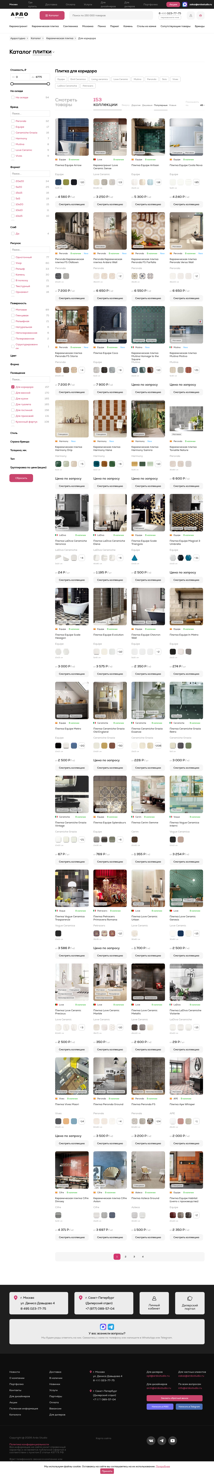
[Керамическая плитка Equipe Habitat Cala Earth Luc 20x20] (180, 1215)
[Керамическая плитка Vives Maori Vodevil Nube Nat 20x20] (74, 1121)
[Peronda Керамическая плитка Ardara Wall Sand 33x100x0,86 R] (104, 276)
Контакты (15, 1390)
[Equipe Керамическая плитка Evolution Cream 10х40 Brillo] (104, 652)
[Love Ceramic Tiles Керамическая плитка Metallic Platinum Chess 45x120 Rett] (150, 1027)
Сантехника (70, 26)
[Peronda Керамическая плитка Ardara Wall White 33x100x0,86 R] (96, 276)
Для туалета (23, 404)
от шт (62, 572)
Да (17, 233)
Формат (15, 167)
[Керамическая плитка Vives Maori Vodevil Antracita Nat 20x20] (58, 1121)
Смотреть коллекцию (72, 204)
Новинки (54, 1384)
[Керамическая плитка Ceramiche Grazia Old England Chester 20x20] (112, 745)
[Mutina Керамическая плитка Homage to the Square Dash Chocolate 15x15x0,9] (150, 370)
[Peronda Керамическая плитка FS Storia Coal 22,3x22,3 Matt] (66, 370)
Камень (128, 26)
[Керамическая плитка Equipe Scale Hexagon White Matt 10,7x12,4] (66, 652)
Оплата (70, 4)
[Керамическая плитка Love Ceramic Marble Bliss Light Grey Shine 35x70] (112, 1027)
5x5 (18, 198)
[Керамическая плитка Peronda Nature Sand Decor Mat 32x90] (180, 464)
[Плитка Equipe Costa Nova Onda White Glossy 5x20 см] (180, 182)
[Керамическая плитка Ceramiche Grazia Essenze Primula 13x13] (142, 745)
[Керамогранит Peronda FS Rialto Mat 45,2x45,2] (142, 1121)
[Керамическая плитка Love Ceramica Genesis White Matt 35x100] (173, 933)
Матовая (21, 309)
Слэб (13, 227)
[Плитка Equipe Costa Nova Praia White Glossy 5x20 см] (188, 182)
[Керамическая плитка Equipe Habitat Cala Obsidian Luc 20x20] (188, 1215)
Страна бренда (19, 441)
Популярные (160, 105)
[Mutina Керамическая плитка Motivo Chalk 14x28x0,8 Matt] (180, 370)
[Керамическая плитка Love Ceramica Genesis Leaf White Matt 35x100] (188, 933)
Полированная (25, 338)
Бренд (14, 107)
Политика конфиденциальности (29, 1444)
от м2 (65, 196)
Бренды (200, 26)
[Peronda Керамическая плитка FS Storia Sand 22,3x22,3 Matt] (74, 370)
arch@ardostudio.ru (159, 1388)
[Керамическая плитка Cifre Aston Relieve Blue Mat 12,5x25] (112, 1215)
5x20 (19, 187)
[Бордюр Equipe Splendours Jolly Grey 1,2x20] (96, 839)
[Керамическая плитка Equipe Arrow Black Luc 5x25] (74, 182)
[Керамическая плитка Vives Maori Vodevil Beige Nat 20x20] (66, 1121)
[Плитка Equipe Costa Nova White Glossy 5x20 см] (173, 182)
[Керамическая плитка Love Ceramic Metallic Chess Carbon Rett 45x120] (134, 1027)
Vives (19, 155)
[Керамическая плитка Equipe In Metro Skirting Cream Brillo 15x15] (180, 652)
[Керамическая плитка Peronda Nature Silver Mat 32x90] (188, 464)
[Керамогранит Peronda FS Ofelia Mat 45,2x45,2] (134, 1121)
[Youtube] (172, 1451)
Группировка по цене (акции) (28, 467)
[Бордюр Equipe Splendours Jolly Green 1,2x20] (112, 839)
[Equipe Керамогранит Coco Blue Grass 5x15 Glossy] (112, 370)
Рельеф (20, 268)
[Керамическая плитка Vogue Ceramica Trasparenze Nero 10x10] (58, 933)
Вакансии (55, 1408)
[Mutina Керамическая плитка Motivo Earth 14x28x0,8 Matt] (188, 370)
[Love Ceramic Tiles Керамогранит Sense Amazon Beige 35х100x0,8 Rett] (96, 182)
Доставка (51, 4)
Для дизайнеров (108, 4)
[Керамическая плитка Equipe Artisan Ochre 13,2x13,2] (142, 182)
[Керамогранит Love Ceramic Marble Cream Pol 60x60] (96, 1027)
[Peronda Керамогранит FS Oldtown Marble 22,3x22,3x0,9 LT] (58, 276)
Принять (107, 1471)
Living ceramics (99, 79)
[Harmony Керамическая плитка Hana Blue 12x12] (96, 464)
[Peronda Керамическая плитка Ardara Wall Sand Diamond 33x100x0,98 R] (112, 276)
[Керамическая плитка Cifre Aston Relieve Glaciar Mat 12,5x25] (96, 1215)
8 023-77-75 (170, 13)
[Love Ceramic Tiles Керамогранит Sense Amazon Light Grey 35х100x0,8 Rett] (112, 182)
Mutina (20, 144)
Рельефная (22, 321)
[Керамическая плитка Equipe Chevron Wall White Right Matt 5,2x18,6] (150, 652)
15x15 (19, 192)
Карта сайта (103, 1438)
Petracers (88, 85)
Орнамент (22, 292)
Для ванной (23, 392)
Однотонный (24, 257)
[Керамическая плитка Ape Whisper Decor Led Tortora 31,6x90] (188, 1121)
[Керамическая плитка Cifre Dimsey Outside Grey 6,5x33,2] (58, 1215)
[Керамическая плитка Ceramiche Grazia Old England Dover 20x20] (96, 745)
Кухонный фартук (26, 421)
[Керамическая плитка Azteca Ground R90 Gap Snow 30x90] (142, 1215)
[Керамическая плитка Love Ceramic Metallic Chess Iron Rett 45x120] (142, 1027)
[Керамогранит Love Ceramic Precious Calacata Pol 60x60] (58, 1027)
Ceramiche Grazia (26, 132)
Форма (14, 364)
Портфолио (151, 4)
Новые (172, 105)
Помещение (17, 373)
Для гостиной (24, 410)
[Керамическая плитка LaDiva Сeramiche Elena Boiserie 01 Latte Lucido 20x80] (96, 558)
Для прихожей (25, 416)
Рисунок (15, 243)
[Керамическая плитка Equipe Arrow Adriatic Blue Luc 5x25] (58, 182)
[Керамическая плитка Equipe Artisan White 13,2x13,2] (134, 182)
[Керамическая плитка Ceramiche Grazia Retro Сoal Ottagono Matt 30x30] (180, 745)
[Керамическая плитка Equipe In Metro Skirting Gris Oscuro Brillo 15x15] (188, 652)
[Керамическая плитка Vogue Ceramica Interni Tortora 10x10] (180, 839)
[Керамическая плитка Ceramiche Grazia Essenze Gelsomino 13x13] (150, 745)
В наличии (55, 1378)
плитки (42, 51)
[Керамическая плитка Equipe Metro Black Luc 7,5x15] (58, 745)
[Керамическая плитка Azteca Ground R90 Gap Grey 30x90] (134, 1215)
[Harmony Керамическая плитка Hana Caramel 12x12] (104, 464)
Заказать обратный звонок (174, 1398)
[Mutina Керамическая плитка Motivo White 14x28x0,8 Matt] (173, 370)
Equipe (20, 126)
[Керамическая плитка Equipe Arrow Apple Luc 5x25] (66, 182)
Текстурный (23, 286)
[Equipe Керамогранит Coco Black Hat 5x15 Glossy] (104, 370)
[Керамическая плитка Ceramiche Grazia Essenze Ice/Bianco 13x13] (134, 745)
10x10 (19, 210)
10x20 (19, 204)
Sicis (164, 79)
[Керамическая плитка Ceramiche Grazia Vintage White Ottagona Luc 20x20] (58, 839)
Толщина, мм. (18, 450)
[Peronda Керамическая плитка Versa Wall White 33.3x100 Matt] (173, 276)
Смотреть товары (66, 103)
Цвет (13, 355)
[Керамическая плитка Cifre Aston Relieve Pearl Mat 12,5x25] (104, 1215)
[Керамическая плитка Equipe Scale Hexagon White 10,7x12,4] (58, 652)
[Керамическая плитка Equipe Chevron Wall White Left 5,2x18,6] (134, 652)
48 (201, 105)
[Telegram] (161, 1451)
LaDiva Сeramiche (67, 85)
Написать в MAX (160, 1406)
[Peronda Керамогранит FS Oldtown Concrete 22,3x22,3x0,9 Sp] (66, 276)
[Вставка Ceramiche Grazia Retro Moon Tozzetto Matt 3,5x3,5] (173, 745)
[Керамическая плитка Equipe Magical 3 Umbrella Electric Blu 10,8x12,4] (188, 558)
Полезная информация (23, 1408)
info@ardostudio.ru (190, 1388)
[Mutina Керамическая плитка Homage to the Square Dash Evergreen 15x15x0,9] (142, 370)
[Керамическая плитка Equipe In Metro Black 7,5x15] (173, 652)
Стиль (13, 433)
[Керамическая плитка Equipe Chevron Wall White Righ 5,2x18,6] (142, 652)
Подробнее (163, 1466)
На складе (16, 91)
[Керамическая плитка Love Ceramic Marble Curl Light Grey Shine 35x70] (104, 1027)
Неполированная (26, 332)
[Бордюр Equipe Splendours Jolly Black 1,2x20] (104, 839)
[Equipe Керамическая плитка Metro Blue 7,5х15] (74, 745)
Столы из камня (146, 26)
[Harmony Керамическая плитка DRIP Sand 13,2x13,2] (74, 464)
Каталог (54, 15)
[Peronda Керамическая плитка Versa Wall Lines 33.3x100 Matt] (188, 276)
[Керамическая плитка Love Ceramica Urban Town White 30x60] (134, 933)
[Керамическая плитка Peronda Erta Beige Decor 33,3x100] (104, 1121)
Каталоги (15, 1414)
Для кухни (22, 398)
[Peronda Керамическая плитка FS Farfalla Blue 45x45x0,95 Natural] (142, 276)
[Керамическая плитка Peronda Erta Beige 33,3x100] (96, 1121)
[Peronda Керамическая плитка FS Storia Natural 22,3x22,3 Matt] (58, 370)
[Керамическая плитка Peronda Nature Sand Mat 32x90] (173, 464)
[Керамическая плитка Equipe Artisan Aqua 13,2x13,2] (150, 182)
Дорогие (136, 105)
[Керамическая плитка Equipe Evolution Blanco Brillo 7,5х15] (96, 652)
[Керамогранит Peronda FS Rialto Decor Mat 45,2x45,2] (150, 1121)
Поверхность (18, 303)
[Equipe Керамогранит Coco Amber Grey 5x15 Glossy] (96, 370)
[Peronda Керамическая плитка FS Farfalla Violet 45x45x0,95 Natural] (150, 276)
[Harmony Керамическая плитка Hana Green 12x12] (112, 464)
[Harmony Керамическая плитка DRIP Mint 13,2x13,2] (66, 464)
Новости (14, 1372)
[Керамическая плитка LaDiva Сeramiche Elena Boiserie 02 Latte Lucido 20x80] (104, 558)
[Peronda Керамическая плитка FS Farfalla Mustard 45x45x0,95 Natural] (134, 276)
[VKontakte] (151, 1451)
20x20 (20, 181)
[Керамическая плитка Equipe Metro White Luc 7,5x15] (66, 745)
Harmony (21, 138)
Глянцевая (22, 315)
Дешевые (147, 105)
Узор (19, 263)
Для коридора (24, 387)
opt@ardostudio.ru (158, 1375)
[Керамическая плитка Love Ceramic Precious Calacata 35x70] (74, 1027)
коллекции (105, 102)
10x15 (19, 216)
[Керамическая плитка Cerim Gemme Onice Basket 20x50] (134, 839)
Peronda (21, 121)
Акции (173, 4)
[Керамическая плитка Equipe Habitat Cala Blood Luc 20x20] (173, 1215)
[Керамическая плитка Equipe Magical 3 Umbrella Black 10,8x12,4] (180, 558)
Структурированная (27, 346)
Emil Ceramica (78, 79)
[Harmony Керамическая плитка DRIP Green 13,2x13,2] (58, 464)
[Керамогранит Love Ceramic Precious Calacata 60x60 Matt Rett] (66, 1027)
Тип (12, 458)
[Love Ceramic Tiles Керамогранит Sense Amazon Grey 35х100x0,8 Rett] (104, 182)
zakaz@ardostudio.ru (201, 4)
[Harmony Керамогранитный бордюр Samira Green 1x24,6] (142, 464)
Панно (102, 26)
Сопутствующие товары (176, 26)
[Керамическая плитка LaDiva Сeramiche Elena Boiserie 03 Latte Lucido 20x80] (112, 558)
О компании (16, 1378)
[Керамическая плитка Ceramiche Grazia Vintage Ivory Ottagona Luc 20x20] (66, 839)
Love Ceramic (24, 150)
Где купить (32, 4)
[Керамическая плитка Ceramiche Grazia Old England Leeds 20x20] (104, 745)
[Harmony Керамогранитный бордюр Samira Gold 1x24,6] (134, 464)
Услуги (88, 4)
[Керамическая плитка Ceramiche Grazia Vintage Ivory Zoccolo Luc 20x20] (74, 839)
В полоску (22, 280)
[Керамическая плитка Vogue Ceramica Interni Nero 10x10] (173, 839)
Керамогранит (18, 26)
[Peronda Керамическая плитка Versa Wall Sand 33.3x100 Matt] (180, 276)
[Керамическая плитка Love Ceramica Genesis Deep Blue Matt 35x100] (180, 933)
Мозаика (87, 26)
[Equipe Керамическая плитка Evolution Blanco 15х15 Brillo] (112, 652)
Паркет (114, 26)
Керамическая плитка (45, 26)
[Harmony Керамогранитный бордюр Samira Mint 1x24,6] (150, 464)
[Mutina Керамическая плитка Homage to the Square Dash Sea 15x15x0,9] (134, 370)
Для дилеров (129, 4)
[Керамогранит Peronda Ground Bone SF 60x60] (112, 1121)
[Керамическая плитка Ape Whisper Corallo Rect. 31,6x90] (180, 1121)
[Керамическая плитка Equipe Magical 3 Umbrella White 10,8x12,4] (173, 558)
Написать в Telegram (189, 1406)
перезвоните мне (170, 17)
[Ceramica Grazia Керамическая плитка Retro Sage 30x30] (188, 745)
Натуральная (24, 327)
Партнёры (55, 1396)
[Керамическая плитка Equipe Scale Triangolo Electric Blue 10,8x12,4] (134, 558)
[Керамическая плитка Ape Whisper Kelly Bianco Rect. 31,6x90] (173, 1121)
